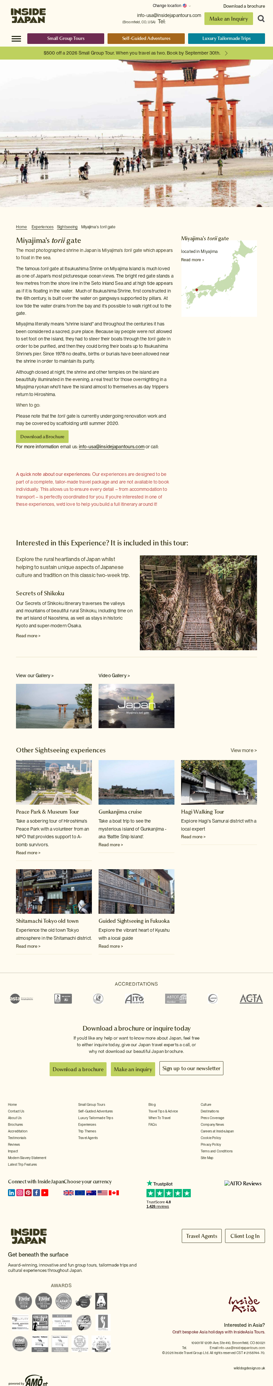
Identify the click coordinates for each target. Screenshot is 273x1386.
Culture (206, 1104)
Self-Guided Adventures (146, 38)
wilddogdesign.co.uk (249, 1368)
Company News (212, 1124)
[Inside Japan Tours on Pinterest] (28, 1192)
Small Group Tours (66, 38)
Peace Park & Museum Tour (47, 811)
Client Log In (245, 1236)
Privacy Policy (211, 1144)
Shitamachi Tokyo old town (47, 920)
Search (259, 18)
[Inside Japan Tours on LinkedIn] (11, 1192)
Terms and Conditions (217, 1151)
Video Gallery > (114, 675)
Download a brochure (244, 6)
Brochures (15, 1124)
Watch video (136, 705)
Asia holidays (211, 1332)
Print (253, 227)
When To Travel (159, 1118)
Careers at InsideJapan (217, 1131)
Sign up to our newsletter (191, 1068)
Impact (13, 1151)
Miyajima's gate (98, 227)
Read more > (192, 260)
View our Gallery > (35, 675)
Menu (16, 38)
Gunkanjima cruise (120, 811)
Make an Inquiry (228, 18)
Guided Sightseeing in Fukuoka (134, 920)
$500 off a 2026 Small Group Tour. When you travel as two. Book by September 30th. (132, 53)
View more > (244, 750)
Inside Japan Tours (28, 14)
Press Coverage (212, 1118)
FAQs (152, 1124)
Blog (152, 1104)
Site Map (207, 1158)
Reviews (14, 1144)
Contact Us (16, 1111)
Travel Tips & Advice (163, 1111)
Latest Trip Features (22, 1164)
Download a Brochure (42, 436)
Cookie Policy (211, 1138)
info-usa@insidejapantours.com (169, 15)
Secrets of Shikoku (40, 593)
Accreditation (17, 1131)
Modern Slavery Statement (27, 1158)
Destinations (210, 1111)
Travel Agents (88, 1138)
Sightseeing (67, 227)
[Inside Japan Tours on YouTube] (44, 1192)
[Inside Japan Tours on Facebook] (36, 1192)
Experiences (43, 227)
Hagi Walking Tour (202, 811)
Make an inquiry (133, 1069)
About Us (15, 1118)
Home (21, 227)
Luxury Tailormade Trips (226, 38)
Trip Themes (87, 1131)
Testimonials (17, 1138)
